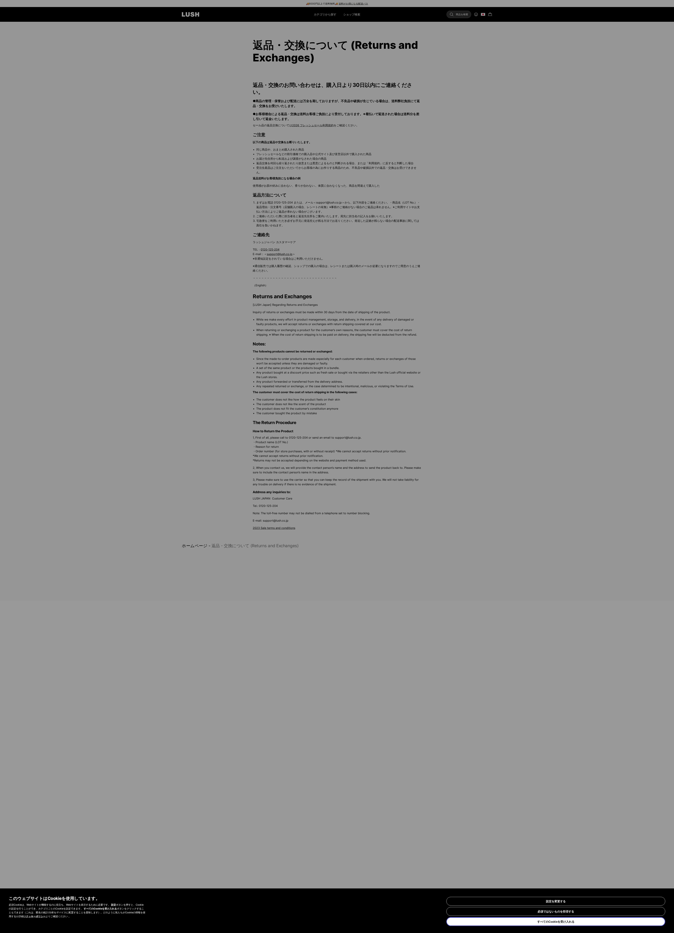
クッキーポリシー (36, 916)
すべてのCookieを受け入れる (555, 921)
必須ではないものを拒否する (556, 911)
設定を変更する (556, 901)
